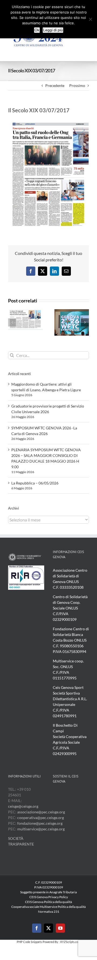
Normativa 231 (48, 912)
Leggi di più (53, 30)
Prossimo (77, 85)
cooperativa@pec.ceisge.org (40, 817)
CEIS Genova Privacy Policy (48, 897)
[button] (12, 322)
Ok (36, 30)
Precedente (54, 85)
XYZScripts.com (70, 942)
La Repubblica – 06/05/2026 (34, 483)
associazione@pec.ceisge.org (41, 812)
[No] (90, 19)
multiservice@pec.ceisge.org (41, 829)
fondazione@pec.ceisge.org (40, 823)
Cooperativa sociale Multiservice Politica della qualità (48, 907)
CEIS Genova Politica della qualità (48, 902)
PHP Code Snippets (29, 942)
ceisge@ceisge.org (23, 806)
